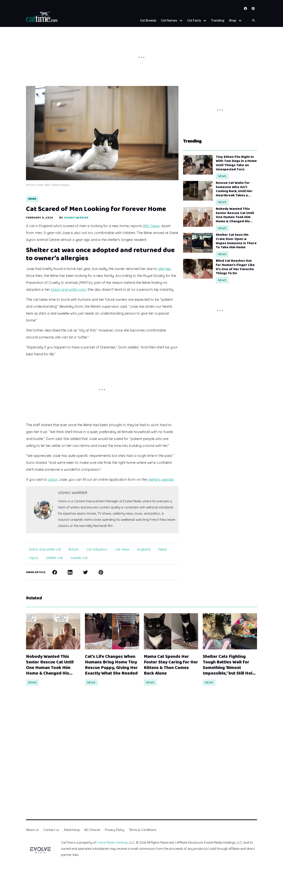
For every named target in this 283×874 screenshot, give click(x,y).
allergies (164, 269)
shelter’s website (160, 479)
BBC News (151, 226)
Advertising (72, 830)
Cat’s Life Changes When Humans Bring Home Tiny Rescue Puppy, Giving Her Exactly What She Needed (111, 665)
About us (32, 830)
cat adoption (96, 549)
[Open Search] (253, 20)
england (143, 549)
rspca (33, 558)
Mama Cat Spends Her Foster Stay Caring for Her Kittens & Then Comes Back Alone (171, 665)
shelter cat (54, 558)
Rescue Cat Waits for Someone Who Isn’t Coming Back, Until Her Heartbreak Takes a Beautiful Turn (234, 189)
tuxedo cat (79, 558)
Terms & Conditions (142, 830)
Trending (217, 20)
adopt (53, 479)
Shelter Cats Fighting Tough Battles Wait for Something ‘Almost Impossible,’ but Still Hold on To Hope (229, 665)
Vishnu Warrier (76, 218)
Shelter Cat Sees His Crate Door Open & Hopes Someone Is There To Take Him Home (236, 241)
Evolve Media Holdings (112, 842)
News (32, 199)
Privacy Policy (114, 830)
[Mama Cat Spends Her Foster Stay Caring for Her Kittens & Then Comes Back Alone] (171, 631)
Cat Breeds (148, 20)
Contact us (51, 830)
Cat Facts (194, 20)
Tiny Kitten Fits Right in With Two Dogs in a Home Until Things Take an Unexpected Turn (236, 163)
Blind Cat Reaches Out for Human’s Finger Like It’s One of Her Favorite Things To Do (235, 267)
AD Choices (92, 830)
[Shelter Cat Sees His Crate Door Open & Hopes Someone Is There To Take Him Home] (198, 242)
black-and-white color (68, 289)
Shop (232, 20)
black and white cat (45, 549)
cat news (122, 549)
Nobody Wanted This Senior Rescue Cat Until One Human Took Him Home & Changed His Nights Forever (235, 215)
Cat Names (169, 20)
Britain (74, 549)
